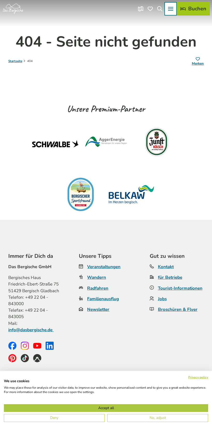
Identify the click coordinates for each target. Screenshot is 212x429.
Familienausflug (103, 299)
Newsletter (98, 309)
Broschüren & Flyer (178, 309)
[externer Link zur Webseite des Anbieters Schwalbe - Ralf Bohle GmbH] (55, 143)
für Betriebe (170, 277)
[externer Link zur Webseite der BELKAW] (131, 194)
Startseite (15, 61)
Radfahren (97, 288)
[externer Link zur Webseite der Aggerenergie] (106, 143)
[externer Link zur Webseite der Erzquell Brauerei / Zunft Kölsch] (156, 143)
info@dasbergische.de (31, 330)
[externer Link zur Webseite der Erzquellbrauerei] (80, 194)
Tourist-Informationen (180, 288)
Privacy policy (198, 377)
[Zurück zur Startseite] (13, 8)
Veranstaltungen (103, 267)
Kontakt (166, 267)
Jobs (162, 299)
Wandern (96, 277)
